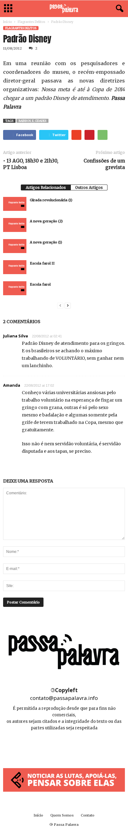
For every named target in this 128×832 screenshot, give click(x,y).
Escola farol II (42, 263)
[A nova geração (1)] (14, 246)
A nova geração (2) (46, 221)
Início (7, 22)
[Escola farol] (14, 288)
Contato (87, 815)
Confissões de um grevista (104, 164)
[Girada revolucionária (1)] (14, 204)
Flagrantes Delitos (31, 22)
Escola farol (40, 284)
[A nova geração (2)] (14, 225)
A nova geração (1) (46, 242)
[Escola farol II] (14, 267)
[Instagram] (64, 746)
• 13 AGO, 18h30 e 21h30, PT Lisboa (30, 164)
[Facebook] (50, 746)
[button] (118, 9)
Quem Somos (62, 815)
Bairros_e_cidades (32, 120)
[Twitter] (78, 746)
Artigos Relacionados (46, 187)
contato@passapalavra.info (64, 697)
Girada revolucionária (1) (51, 200)
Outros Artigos (89, 187)
